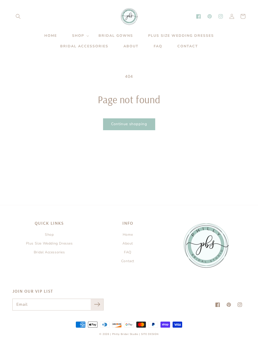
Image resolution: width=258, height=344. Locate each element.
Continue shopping (129, 123)
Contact (127, 261)
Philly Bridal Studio (125, 334)
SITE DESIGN (150, 334)
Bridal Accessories (49, 252)
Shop (49, 234)
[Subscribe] (97, 304)
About (127, 243)
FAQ (128, 252)
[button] (18, 16)
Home (128, 234)
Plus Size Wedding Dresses (49, 243)
